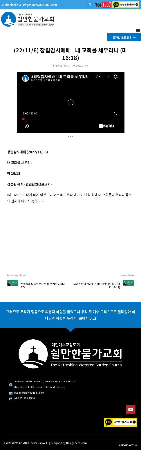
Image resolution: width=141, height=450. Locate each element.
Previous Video (16, 275)
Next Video (127, 275)
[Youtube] (130, 409)
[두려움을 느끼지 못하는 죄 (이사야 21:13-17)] (12, 285)
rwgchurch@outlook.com (40, 5)
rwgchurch (63, 65)
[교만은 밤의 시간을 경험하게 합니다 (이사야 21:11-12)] (128, 285)
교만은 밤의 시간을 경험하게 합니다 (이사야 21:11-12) (96, 285)
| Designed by (68, 443)
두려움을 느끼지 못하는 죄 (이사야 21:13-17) (43, 285)
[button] (90, 5)
